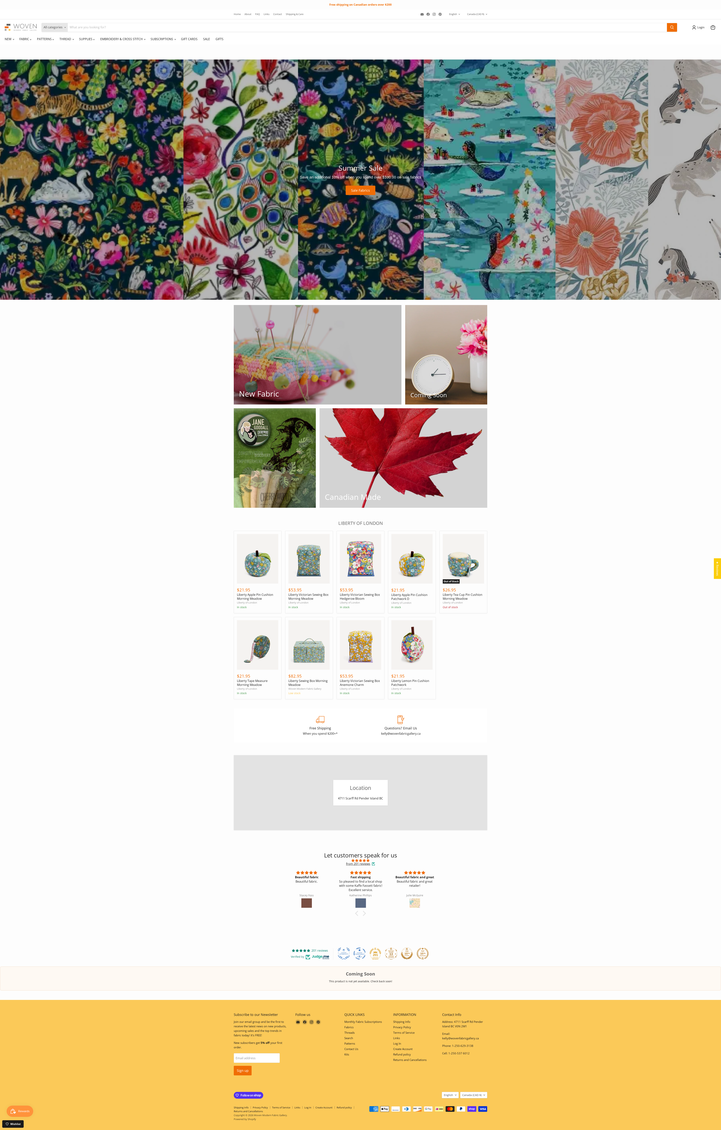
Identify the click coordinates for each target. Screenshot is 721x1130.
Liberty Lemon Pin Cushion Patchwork (410, 683)
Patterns (349, 1043)
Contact (277, 14)
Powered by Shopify (245, 1119)
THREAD (66, 39)
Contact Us (351, 1049)
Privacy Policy (402, 1027)
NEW (8, 39)
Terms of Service (404, 1032)
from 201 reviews (358, 864)
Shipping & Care (294, 14)
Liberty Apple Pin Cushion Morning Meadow (255, 597)
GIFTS (219, 39)
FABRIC (24, 39)
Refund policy (402, 1054)
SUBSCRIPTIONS (162, 39)
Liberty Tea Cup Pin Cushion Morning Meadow (462, 597)
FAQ (257, 14)
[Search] (672, 27)
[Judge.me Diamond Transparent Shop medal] (360, 954)
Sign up (243, 1070)
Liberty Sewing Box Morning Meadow (308, 683)
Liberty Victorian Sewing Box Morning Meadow (308, 597)
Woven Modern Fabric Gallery (304, 688)
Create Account (403, 1049)
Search (348, 1038)
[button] (699, 27)
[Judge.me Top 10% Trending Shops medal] (423, 954)
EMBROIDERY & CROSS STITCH (121, 39)
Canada (475, 14)
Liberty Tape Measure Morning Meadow (252, 683)
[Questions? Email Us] (400, 725)
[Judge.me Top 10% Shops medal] (407, 954)
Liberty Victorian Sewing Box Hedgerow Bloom (360, 597)
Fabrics (349, 1027)
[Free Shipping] (320, 725)
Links (266, 14)
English (453, 14)
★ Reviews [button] (717, 568)
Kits (346, 1054)
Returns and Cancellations (410, 1060)
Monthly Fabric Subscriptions (363, 1022)
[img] (360, 860)
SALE (206, 39)
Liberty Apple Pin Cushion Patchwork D (409, 597)
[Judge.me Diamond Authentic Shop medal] (344, 954)
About (247, 14)
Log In (397, 1043)
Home (237, 14)
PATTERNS (44, 39)
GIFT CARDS (189, 39)
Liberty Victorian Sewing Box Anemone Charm (360, 683)
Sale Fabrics (360, 190)
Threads (349, 1032)
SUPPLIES (86, 39)
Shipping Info (401, 1022)
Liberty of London (247, 602)
